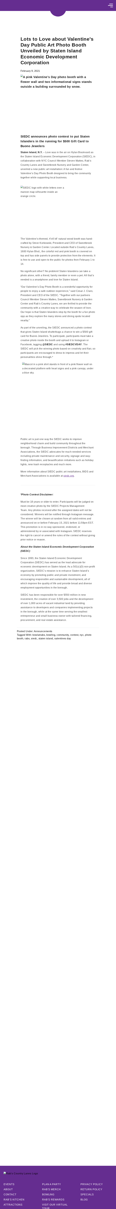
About (8, 1189)
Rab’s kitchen (14, 1199)
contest (74, 635)
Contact (10, 1194)
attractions (13, 1204)
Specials (87, 1194)
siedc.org (68, 476)
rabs (27, 638)
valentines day (62, 638)
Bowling (48, 1194)
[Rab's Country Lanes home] (58, 8)
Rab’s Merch (51, 1189)
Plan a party (51, 1184)
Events (9, 1184)
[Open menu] (110, 5)
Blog (84, 1199)
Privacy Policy (92, 1184)
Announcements (43, 631)
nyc (82, 635)
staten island (46, 638)
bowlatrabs (38, 635)
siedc (34, 638)
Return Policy (91, 1189)
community (63, 635)
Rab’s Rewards (53, 1199)
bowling (50, 635)
